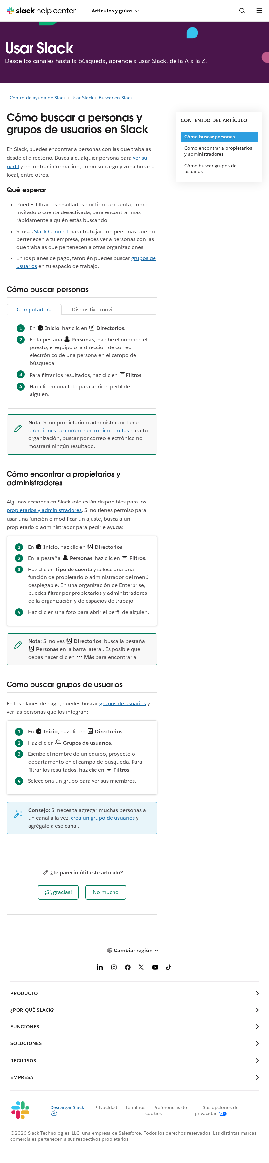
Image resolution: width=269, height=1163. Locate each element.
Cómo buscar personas (209, 137)
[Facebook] (128, 968)
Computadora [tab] (34, 309)
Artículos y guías (112, 10)
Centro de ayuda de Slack (38, 98)
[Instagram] (114, 968)
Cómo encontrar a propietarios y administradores (218, 151)
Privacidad (105, 1107)
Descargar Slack (67, 1107)
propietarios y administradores (44, 510)
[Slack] (25, 1110)
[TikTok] (169, 968)
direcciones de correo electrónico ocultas (78, 430)
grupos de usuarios (122, 703)
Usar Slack (82, 98)
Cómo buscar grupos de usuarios (210, 168)
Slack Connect (51, 231)
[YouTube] (155, 968)
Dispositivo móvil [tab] (93, 309)
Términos (135, 1107)
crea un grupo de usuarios (103, 818)
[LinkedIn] (100, 968)
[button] (58, 892)
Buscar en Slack (116, 98)
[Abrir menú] (259, 11)
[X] (141, 968)
